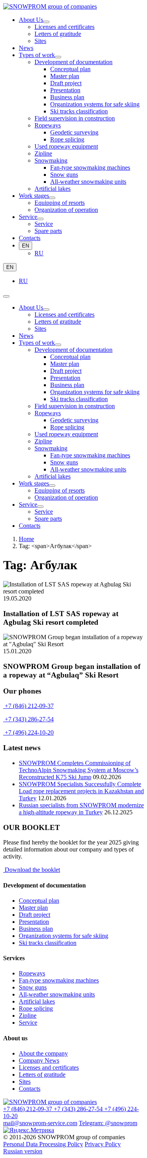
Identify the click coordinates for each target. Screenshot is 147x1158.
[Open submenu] (46, 22)
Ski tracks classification (47, 942)
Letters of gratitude (42, 1074)
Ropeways (32, 973)
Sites (25, 1081)
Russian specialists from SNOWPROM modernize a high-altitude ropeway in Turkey (81, 809)
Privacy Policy (103, 1144)
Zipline (27, 1015)
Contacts (29, 1088)
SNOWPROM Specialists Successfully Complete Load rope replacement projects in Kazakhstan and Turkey (81, 791)
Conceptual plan (39, 900)
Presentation (34, 921)
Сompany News (39, 1060)
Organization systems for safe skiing (63, 935)
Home (26, 539)
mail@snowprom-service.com (40, 1123)
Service (28, 1022)
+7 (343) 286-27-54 (28, 719)
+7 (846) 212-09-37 (28, 706)
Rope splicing (36, 1008)
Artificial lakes (37, 1001)
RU (39, 253)
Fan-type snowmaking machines (59, 980)
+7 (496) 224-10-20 (28, 732)
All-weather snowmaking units (57, 994)
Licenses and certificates (49, 1067)
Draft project (34, 914)
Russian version (22, 1151)
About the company (43, 1053)
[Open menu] (6, 296)
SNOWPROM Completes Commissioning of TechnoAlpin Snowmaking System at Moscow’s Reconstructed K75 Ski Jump (78, 770)
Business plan (36, 928)
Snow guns (33, 987)
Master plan (33, 907)
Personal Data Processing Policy (43, 1144)
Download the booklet (31, 869)
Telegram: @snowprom (108, 1123)
